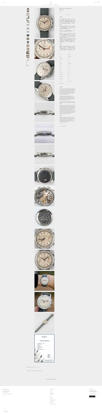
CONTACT (51, 392)
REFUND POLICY (52, 401)
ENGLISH (51, 398)
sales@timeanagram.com (6, 389)
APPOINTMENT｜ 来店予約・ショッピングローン (33, 367)
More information (63, 126)
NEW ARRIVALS (52, 393)
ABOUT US (51, 394)
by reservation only (9, 393)
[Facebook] (62, 123)
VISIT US (51, 390)
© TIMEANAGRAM (5, 411)
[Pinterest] (64, 123)
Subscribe (92, 396)
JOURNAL (51, 397)
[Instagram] (4, 395)
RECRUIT (51, 402)
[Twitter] (63, 123)
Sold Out (67, 14)
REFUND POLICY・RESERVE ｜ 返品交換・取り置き (34, 370)
